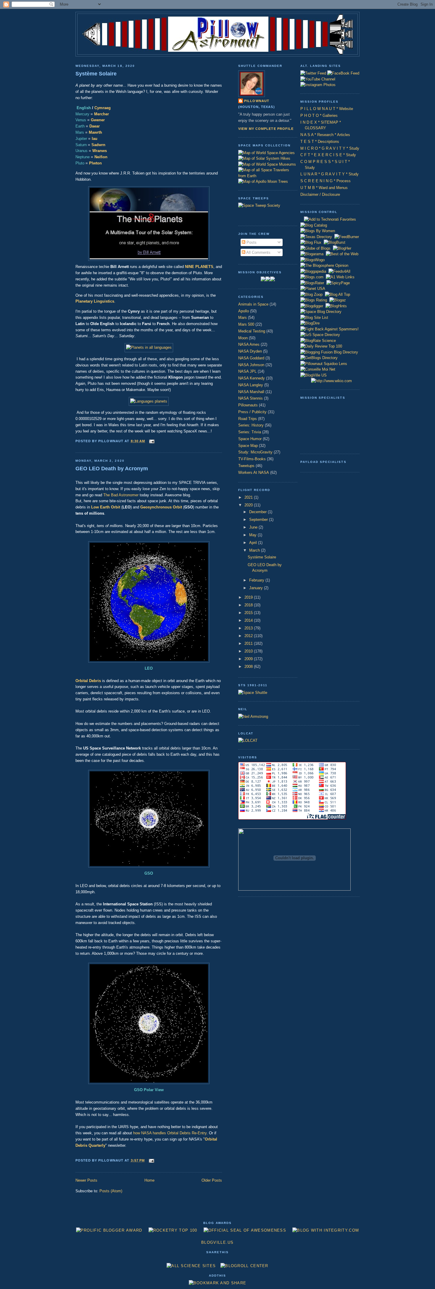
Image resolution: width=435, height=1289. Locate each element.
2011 (249, 643)
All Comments (257, 252)
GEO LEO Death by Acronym (111, 468)
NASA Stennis (250, 398)
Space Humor (250, 439)
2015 (249, 612)
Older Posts (212, 1180)
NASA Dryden (250, 351)
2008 (249, 666)
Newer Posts (86, 1180)
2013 (249, 628)
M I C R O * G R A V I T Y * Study (329, 148)
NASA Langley (250, 385)
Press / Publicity (252, 412)
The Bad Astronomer (120, 495)
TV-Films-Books (252, 459)
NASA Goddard (251, 358)
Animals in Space (253, 304)
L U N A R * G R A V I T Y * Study (329, 174)
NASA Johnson (251, 365)
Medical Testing (251, 331)
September (259, 519)
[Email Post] (151, 441)
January (256, 588)
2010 (249, 651)
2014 (249, 620)
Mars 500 (246, 324)
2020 (249, 505)
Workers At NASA (253, 472)
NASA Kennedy (251, 378)
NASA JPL (247, 371)
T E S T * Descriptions (319, 141)
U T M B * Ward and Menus (324, 187)
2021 (249, 497)
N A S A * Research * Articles (325, 135)
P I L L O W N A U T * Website (326, 108)
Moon (243, 338)
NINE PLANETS (199, 266)
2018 (249, 605)
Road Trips (247, 418)
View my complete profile (266, 128)
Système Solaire (96, 74)
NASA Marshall (251, 392)
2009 (249, 659)
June (254, 527)
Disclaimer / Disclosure (320, 194)
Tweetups (246, 465)
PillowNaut (256, 101)
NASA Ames (249, 344)
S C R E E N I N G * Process (325, 181)
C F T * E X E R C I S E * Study (328, 155)
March (255, 550)
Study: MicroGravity (255, 452)
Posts (251, 242)
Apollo (243, 311)
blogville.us (217, 1242)
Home (149, 1180)
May (253, 535)
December (258, 512)
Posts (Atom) (110, 1191)
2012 (249, 636)
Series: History (251, 425)
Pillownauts (248, 405)
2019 (249, 597)
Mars (242, 317)
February (257, 580)
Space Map (248, 445)
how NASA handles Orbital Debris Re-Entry (170, 1133)
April (253, 542)
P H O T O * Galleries (319, 115)
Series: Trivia (249, 432)
